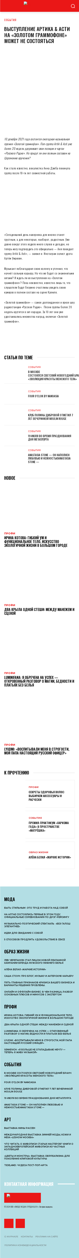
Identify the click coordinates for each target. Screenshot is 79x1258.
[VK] (23, 124)
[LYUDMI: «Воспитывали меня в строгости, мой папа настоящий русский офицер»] (39, 718)
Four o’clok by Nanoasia (43, 396)
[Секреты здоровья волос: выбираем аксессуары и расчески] (14, 794)
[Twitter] (35, 124)
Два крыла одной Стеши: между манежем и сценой (39, 611)
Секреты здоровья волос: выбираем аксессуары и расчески (47, 796)
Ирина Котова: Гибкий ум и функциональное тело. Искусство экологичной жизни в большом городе (35, 541)
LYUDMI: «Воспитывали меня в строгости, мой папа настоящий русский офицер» (36, 751)
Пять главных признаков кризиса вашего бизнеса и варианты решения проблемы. (39, 984)
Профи (9, 533)
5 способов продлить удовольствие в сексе (34, 939)
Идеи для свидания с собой (23, 933)
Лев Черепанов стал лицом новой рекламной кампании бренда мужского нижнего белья (35, 961)
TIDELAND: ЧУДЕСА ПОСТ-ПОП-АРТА (26, 1165)
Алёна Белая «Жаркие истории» (50, 857)
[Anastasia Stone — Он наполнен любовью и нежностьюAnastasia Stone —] (14, 456)
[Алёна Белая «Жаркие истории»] (14, 855)
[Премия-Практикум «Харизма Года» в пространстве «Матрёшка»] (14, 824)
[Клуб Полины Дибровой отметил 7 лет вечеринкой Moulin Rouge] (14, 414)
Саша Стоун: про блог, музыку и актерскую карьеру (39, 976)
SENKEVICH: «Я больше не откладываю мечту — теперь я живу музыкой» (34, 1051)
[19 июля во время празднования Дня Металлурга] (14, 435)
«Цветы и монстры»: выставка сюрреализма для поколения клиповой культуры (37, 1157)
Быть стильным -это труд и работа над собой (36, 908)
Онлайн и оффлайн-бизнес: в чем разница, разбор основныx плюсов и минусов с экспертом (38, 993)
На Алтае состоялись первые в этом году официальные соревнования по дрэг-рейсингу (36, 916)
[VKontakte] (8, 1223)
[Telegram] (61, 124)
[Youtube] (20, 1223)
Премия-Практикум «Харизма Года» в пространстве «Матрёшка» (49, 826)
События (10, 20)
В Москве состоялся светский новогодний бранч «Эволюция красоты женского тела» (37, 1074)
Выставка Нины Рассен (19, 1128)
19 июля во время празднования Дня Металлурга (49, 438)
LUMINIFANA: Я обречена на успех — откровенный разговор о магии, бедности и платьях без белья (39, 681)
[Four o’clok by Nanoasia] (14, 394)
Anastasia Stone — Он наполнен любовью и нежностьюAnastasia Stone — (49, 458)
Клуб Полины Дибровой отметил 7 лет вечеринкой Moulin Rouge (50, 417)
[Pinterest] (48, 124)
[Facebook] (10, 124)
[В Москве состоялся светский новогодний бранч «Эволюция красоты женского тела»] (14, 373)
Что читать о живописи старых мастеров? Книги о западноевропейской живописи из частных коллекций (38, 1147)
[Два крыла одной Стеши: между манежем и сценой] (39, 578)
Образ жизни (38, 852)
